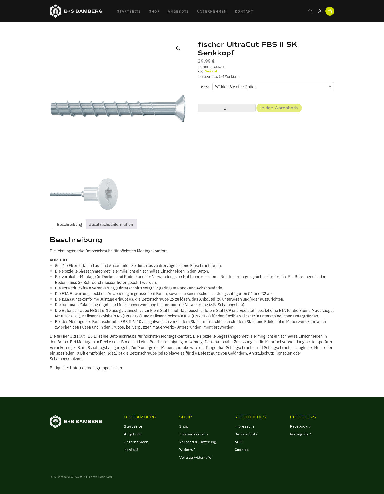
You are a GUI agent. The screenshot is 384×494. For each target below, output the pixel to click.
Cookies (241, 450)
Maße (205, 86)
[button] (178, 48)
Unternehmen (212, 11)
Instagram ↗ (301, 434)
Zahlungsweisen (193, 434)
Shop (154, 11)
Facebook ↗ (301, 426)
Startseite (129, 11)
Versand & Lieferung (197, 442)
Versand (211, 71)
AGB (238, 442)
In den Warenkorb (279, 107)
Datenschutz (246, 434)
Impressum (244, 426)
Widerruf (187, 450)
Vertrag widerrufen (196, 458)
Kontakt (244, 11)
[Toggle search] (310, 11)
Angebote (178, 11)
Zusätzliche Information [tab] (111, 224)
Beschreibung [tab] (69, 224)
